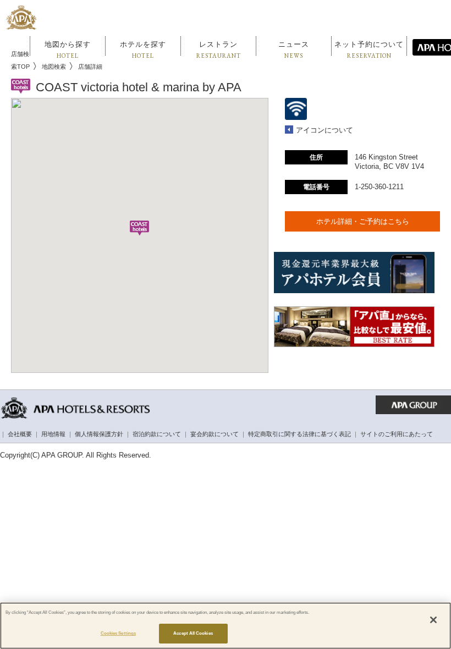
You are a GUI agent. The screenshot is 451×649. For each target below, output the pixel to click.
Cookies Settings (118, 633)
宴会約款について (214, 434)
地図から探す (68, 49)
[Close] (433, 620)
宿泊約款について (157, 434)
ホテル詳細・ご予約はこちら (362, 221)
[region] (225, 625)
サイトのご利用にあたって (396, 434)
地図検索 (54, 66)
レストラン (218, 49)
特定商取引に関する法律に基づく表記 (299, 434)
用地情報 (53, 434)
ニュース (293, 49)
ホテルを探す (143, 49)
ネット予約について (369, 49)
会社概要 (20, 434)
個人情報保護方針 (99, 434)
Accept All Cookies (192, 633)
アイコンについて (324, 130)
